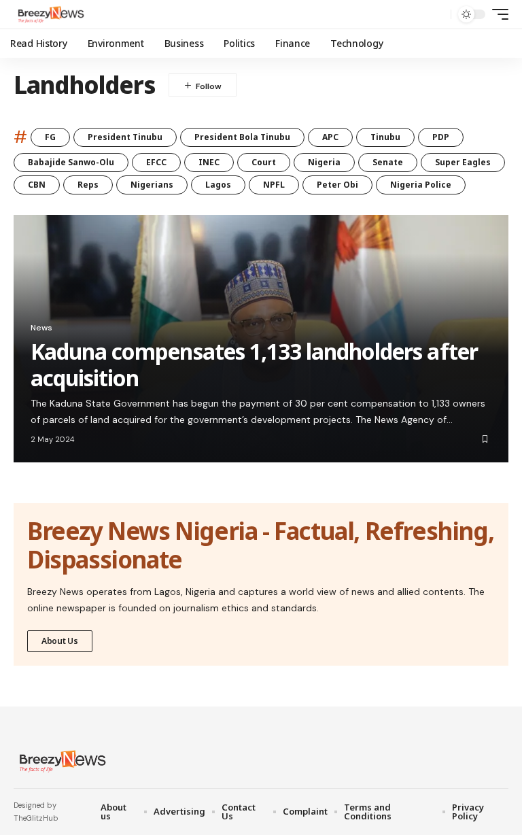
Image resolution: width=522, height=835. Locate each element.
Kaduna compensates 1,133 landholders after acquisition (254, 364)
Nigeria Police (420, 184)
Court (263, 162)
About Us (59, 641)
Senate (387, 162)
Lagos (218, 184)
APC (330, 137)
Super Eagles (463, 162)
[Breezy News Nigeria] (50, 14)
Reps (88, 184)
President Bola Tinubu (242, 137)
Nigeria (324, 162)
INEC (209, 162)
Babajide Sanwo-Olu (71, 162)
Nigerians (151, 184)
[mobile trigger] (496, 14)
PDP (440, 137)
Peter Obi (337, 184)
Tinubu (385, 137)
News (41, 327)
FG (50, 137)
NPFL (274, 184)
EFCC (156, 162)
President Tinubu (125, 137)
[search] (437, 14)
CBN (37, 184)
